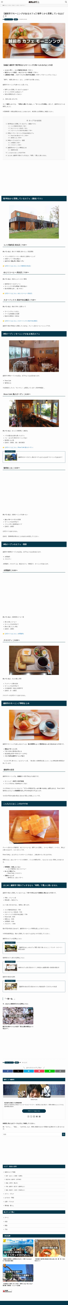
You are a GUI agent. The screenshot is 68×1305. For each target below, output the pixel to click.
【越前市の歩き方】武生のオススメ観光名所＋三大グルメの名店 (37, 986)
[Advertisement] (34, 176)
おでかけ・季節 (9, 1197)
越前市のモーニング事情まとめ (17, 147)
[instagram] (34, 1116)
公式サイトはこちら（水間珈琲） (15, 633)
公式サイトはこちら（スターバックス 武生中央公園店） (21, 321)
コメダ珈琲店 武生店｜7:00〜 (18, 126)
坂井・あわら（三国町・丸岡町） (14, 1176)
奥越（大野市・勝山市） (12, 1183)
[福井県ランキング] (7, 1292)
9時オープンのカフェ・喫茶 (16, 140)
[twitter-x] (31, 1116)
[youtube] (37, 1116)
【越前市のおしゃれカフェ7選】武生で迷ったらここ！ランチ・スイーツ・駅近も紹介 (40, 948)
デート (7, 1217)
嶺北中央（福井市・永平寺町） (14, 1179)
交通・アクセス (9, 1201)
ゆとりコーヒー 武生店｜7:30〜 (19, 128)
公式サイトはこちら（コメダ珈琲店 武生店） (18, 266)
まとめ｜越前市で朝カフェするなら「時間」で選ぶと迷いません (27, 155)
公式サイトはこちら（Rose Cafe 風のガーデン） (19, 447)
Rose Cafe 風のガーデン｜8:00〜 (20, 135)
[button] (8, 1071)
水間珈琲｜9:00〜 (15, 142)
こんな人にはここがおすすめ (16, 152)
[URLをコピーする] (60, 1071)
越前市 (15, 19)
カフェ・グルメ (9, 1193)
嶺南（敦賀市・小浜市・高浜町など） (15, 1190)
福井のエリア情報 (10, 1172)
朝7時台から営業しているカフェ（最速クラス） (22, 124)
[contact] (40, 1116)
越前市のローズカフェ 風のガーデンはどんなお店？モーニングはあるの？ (40, 457)
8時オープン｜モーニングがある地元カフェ (21, 133)
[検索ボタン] (66, 2)
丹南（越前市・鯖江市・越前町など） (15, 1186)
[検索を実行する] (63, 1134)
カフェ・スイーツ (8, 19)
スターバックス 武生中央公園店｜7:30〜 (21, 130)
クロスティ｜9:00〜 (16, 145)
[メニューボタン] (2, 2)
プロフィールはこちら (34, 1111)
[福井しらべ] (34, 2)
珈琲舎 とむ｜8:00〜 (16, 137)
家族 (6, 1225)
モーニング (24, 1062)
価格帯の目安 (14, 150)
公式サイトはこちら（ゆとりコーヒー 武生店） (19, 293)
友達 (6, 1221)
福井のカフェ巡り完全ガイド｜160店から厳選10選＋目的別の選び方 (38, 967)
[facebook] (28, 1116)
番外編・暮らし (9, 1205)
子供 (6, 1229)
